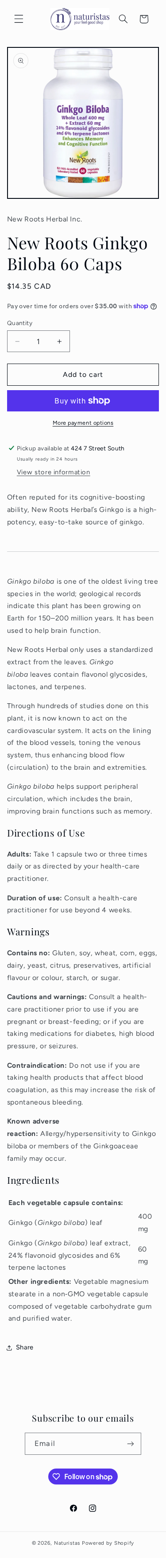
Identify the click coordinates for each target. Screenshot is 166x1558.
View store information (53, 472)
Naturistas (67, 1543)
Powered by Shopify (108, 1543)
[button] (18, 19)
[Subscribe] (130, 1443)
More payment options (83, 422)
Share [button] (25, 1347)
